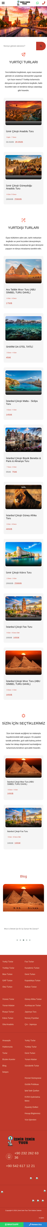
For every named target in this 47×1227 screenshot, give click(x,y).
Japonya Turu (30, 1012)
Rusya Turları (8, 1012)
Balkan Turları (31, 987)
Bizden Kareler (8, 1059)
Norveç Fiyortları (32, 1018)
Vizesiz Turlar (8, 999)
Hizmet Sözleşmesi (33, 1078)
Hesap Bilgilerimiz (32, 1113)
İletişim (5, 1072)
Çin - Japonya (31, 1024)
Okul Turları (7, 987)
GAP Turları (7, 980)
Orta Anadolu (8, 1024)
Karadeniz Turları (32, 968)
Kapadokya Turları (32, 980)
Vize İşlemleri (30, 1120)
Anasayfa (6, 1040)
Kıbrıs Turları (7, 1018)
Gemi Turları (30, 974)
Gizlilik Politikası (32, 1084)
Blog (23, 876)
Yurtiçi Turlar (7, 962)
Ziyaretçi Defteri (31, 1107)
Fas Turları (29, 962)
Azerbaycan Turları (33, 1005)
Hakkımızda (7, 1047)
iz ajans (41, 1218)
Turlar (4, 1053)
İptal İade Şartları (32, 1091)
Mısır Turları (7, 974)
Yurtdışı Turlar (8, 968)
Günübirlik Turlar (32, 1066)
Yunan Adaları (8, 1005)
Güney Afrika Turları (33, 999)
